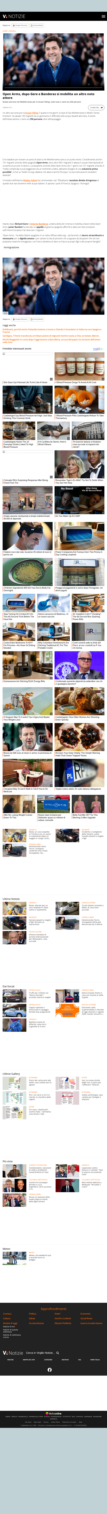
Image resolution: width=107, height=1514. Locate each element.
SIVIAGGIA (79, 1416)
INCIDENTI (85, 830)
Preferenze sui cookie (69, 1422)
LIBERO (7, 1416)
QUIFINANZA (88, 1416)
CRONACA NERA (35, 844)
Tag (79, 1360)
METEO (31, 1253)
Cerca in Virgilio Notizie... (40, 1352)
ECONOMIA (33, 1078)
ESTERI (84, 1078)
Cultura (6, 1318)
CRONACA (12, 31)
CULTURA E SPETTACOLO (38, 1180)
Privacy (46, 1422)
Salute (32, 1318)
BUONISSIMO (97, 1416)
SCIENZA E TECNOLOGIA (38, 1165)
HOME (5, 31)
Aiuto (80, 1422)
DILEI (73, 1416)
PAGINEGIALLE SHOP (36, 1416)
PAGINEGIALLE (23, 1416)
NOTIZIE (16, 16)
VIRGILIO (14, 1416)
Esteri (57, 1314)
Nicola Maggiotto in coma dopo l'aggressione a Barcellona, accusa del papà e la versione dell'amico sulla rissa (51, 341)
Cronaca (7, 1314)
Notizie (16, 1353)
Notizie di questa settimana (10, 1330)
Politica (32, 1314)
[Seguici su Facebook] (50, 1370)
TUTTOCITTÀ (67, 1416)
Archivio (65, 1360)
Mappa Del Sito (29, 1360)
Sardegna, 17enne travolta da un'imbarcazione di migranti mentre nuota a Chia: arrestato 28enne (51, 335)
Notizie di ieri (9, 1326)
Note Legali (37, 1422)
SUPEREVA (53, 1419)
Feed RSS (10, 1360)
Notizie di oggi (10, 1323)
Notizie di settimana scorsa (12, 1336)
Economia (85, 1314)
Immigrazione (11, 247)
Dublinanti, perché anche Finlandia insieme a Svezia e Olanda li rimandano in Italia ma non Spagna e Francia (52, 330)
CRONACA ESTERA (88, 903)
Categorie (48, 1360)
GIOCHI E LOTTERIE (89, 1005)
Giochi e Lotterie (63, 1318)
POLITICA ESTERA (35, 932)
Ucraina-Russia (36, 1323)
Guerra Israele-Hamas (91, 1323)
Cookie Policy (55, 1422)
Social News (86, 1318)
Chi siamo (28, 1422)
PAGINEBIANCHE (56, 1416)
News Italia (95, 1360)
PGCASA (47, 1416)
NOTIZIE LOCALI (34, 990)
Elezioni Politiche (63, 1323)
